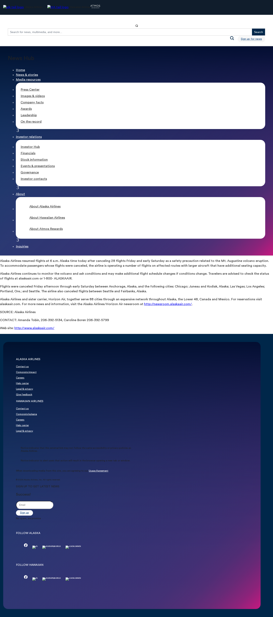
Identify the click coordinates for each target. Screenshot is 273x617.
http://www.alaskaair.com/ (34, 328)
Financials (28, 153)
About (20, 194)
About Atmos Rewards (46, 229)
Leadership (29, 115)
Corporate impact (26, 372)
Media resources (28, 79)
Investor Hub (30, 147)
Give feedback (24, 395)
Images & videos (33, 96)
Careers (20, 378)
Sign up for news (251, 39)
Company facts (32, 102)
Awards (26, 109)
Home (20, 70)
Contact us (22, 367)
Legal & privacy (24, 389)
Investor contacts (34, 179)
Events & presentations (38, 166)
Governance (30, 172)
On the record (31, 121)
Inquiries (22, 246)
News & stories (27, 75)
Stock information (34, 159)
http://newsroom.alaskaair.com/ (168, 304)
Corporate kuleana (26, 414)
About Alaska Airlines (45, 206)
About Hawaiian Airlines (47, 217)
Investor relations (29, 137)
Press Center (30, 89)
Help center (22, 383)
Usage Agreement (98, 471)
